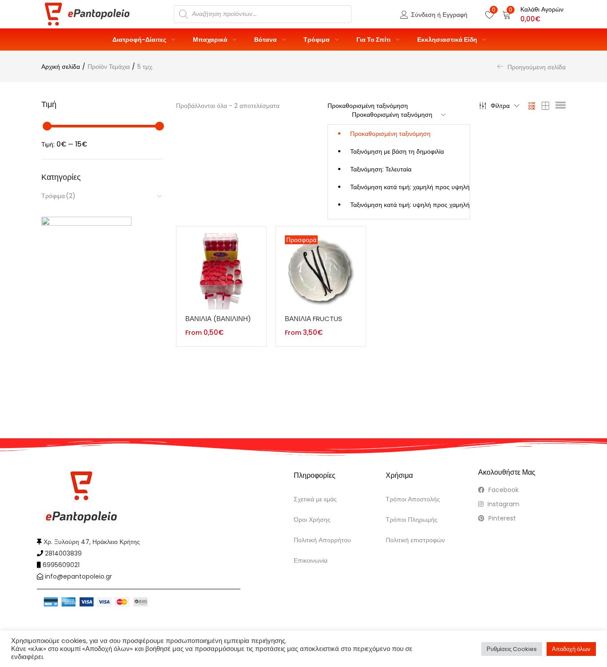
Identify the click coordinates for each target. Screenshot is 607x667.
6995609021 (61, 564)
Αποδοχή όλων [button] (571, 649)
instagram (502, 504)
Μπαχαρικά (211, 39)
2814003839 (63, 553)
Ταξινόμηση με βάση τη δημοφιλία (397, 151)
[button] (532, 14)
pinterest (501, 518)
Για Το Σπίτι (374, 39)
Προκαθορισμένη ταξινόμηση (390, 133)
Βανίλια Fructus (313, 318)
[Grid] (532, 105)
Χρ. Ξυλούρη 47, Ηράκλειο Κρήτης (92, 541)
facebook (503, 489)
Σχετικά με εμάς (315, 499)
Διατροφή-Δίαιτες (140, 39)
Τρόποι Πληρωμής (412, 519)
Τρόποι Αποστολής (413, 499)
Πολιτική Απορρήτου (322, 540)
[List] (560, 105)
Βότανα (266, 39)
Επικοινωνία (310, 560)
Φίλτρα (500, 105)
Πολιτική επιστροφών (415, 540)
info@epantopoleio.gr (78, 576)
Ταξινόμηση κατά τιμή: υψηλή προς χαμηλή (410, 204)
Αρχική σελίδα (60, 66)
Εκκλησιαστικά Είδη (448, 39)
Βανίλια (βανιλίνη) (218, 318)
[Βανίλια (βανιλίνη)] (221, 270)
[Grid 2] (545, 105)
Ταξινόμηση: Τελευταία (380, 169)
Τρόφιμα (317, 39)
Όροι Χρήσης (312, 519)
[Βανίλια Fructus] (321, 270)
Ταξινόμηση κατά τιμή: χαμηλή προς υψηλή (410, 187)
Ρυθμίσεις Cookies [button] (512, 649)
